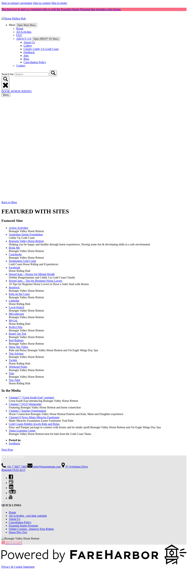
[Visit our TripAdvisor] (12, 492)
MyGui (13, 320)
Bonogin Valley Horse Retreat (26, 241)
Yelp (11, 373)
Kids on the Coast (19, 294)
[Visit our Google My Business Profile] (11, 482)
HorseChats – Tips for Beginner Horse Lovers (35, 280)
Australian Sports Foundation (26, 234)
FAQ (19, 35)
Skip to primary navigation (16, 3)
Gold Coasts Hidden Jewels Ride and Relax (34, 424)
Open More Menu (26, 25)
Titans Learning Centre (22, 430)
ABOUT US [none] (23, 38)
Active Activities (18, 227)
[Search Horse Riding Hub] (53, 73)
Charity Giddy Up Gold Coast (41, 49)
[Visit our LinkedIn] (11, 487)
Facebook (14, 267)
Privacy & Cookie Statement (18, 566)
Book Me (14, 247)
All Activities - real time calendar (28, 515)
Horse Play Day (18, 532)
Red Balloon (16, 340)
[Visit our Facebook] (11, 477)
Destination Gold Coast (22, 260)
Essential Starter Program (23, 525)
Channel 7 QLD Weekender (25, 404)
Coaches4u (15, 254)
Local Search (16, 307)
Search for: (8, 74)
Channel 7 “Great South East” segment (31, 397)
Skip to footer (59, 3)
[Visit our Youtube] (10, 498)
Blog (26, 58)
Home (19, 28)
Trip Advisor (16, 353)
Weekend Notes (18, 366)
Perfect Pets (15, 327)
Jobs (26, 55)
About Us (29, 42)
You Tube (14, 380)
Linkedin (14, 300)
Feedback (29, 52)
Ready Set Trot (17, 333)
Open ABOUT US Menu (46, 38)
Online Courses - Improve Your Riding (31, 528)
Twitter (13, 360)
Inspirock (14, 287)
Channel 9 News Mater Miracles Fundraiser (34, 417)
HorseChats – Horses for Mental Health (32, 274)
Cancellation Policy (35, 62)
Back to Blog (9, 202)
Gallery (28, 45)
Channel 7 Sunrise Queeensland (27, 410)
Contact (20, 65)
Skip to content (41, 3)
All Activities (23, 31)
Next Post (7, 449)
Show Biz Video (18, 347)
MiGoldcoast (16, 313)
